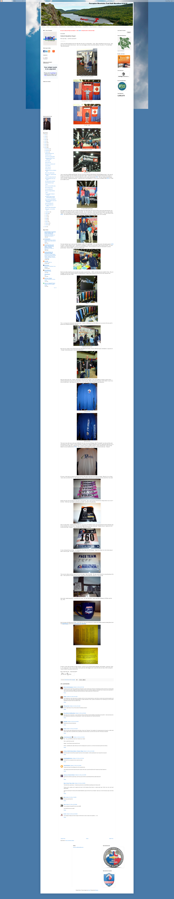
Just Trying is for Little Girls (80, 623)
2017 (45, 137)
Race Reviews (62, 26)
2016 (45, 139)
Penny (65, 728)
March (46, 221)
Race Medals (78, 26)
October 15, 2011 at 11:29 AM (75, 765)
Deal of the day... (48, 162)
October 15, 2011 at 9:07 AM (78, 687)
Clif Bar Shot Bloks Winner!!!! (50, 177)
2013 (45, 144)
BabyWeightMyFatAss (68, 758)
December (47, 148)
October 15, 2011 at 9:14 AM (72, 696)
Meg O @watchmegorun (68, 687)
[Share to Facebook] (83, 679)
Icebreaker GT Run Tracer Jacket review (50, 159)
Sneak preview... (48, 168)
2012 (45, 145)
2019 (45, 134)
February (47, 223)
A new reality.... (48, 160)
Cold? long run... (48, 167)
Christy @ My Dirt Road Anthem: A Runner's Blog (73, 751)
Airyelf (89, 890)
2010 (45, 226)
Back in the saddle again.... (50, 172)
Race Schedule (93, 26)
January (47, 224)
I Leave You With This (48, 262)
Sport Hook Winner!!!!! (49, 203)
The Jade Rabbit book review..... (49, 205)
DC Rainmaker (47, 239)
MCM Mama (47, 265)
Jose (65, 804)
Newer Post (63, 838)
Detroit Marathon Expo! (49, 182)
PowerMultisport (48, 270)
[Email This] (79, 679)
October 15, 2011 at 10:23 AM (79, 737)
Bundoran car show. (48, 271)
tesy (45, 275)
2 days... (46, 184)
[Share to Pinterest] (85, 679)
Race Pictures (70, 26)
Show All (55, 287)
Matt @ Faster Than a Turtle (69, 783)
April (46, 219)
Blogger (96, 890)
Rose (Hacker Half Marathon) (69, 713)
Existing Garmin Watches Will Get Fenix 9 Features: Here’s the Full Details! (50, 241)
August (46, 213)
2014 (45, 142)
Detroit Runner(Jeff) (68, 737)
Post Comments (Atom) (70, 840)
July (46, 215)
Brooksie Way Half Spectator (50, 207)
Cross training (47, 165)
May (46, 218)
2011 (45, 147)
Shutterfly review (48, 155)
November (47, 150)
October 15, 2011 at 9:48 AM (80, 713)
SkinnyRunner (47, 274)
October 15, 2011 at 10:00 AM (73, 721)
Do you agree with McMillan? (50, 199)
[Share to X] (82, 679)
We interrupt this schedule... (50, 181)
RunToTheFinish (67, 765)
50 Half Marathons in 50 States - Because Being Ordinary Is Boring (49, 246)
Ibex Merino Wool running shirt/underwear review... (50, 197)
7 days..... (47, 192)
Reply (65, 692)
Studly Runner (65, 623)
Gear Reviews (54, 26)
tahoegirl (65, 721)
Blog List (100, 26)
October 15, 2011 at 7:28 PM (71, 797)
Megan (65, 696)
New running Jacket (49, 187)
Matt (64, 797)
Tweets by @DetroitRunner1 (78, 847)
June (46, 216)
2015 (45, 141)
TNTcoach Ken (66, 706)
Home (43, 26)
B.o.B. (65, 813)
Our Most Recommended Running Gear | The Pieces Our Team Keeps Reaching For (50, 235)
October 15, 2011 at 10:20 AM (72, 728)
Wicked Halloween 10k (49, 153)
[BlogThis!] (81, 679)
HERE (80, 30)
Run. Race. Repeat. (48, 278)
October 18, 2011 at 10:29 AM (71, 813)
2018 (45, 136)
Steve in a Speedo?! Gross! (50, 283)
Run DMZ (46, 261)
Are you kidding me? (49, 189)
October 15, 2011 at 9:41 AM (75, 706)
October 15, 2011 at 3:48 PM (80, 783)
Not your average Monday (50, 190)
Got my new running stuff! (50, 156)
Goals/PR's (85, 26)
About (48, 26)
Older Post (111, 838)
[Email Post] (77, 679)
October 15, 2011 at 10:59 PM (71, 804)
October (46, 152)
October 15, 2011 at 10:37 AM (78, 758)
